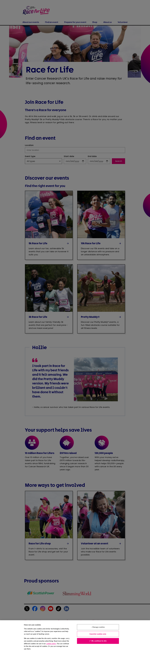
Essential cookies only (98, 634)
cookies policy (51, 644)
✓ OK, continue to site (98, 641)
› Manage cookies (98, 627)
